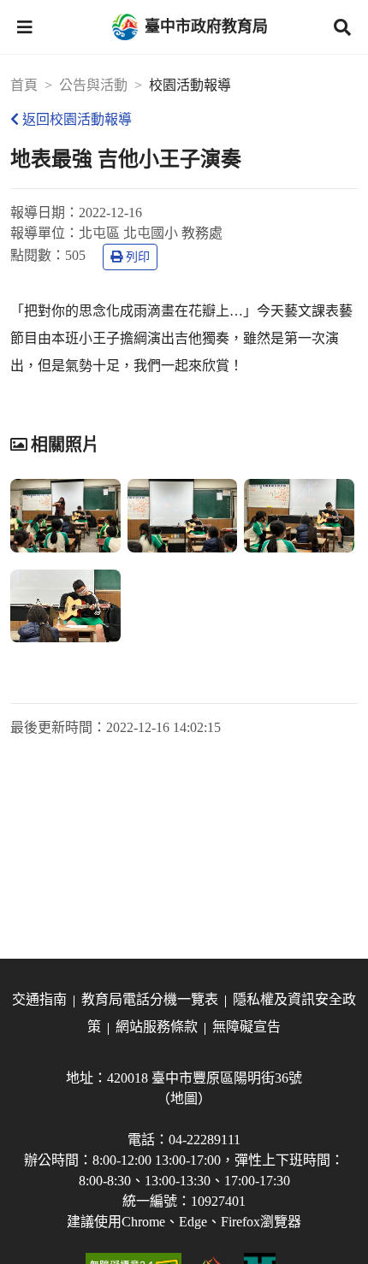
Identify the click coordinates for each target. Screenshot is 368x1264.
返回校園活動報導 (77, 119)
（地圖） (184, 1098)
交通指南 (39, 999)
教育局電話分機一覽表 (149, 999)
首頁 (24, 85)
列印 (138, 257)
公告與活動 (93, 85)
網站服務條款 (157, 1026)
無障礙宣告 (246, 1026)
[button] (25, 27)
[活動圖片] (65, 515)
